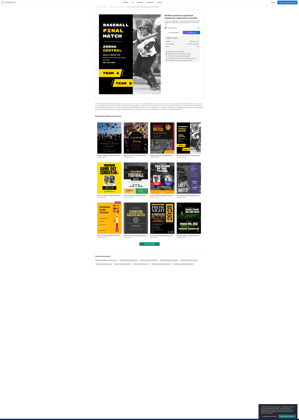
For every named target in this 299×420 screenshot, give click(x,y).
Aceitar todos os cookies (287, 416)
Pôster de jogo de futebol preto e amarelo (162, 195)
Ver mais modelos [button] (149, 244)
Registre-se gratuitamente (287, 2)
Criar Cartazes (103, 6)
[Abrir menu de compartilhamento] (198, 28)
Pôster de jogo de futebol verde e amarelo (136, 195)
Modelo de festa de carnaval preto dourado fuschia (136, 155)
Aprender (150, 2)
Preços (159, 2)
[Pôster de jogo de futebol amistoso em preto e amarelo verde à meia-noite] (189, 218)
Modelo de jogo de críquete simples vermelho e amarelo (162, 155)
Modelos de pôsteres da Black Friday (183, 264)
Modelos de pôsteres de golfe (104, 264)
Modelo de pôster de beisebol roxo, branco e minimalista (189, 195)
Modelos (140, 2)
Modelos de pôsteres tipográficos (128, 260)
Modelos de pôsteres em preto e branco (106, 260)
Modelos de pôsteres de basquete (169, 260)
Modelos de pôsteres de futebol (148, 260)
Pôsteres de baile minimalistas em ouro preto (162, 235)
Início (96, 6)
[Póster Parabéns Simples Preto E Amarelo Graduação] (109, 138)
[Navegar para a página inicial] (9, 2)
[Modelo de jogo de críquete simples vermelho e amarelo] (162, 138)
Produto (125, 2)
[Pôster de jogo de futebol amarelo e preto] (109, 178)
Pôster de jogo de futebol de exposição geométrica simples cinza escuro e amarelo (136, 235)
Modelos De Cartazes (113, 6)
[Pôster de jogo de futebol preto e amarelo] (162, 178)
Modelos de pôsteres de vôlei (122, 264)
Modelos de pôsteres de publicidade (161, 264)
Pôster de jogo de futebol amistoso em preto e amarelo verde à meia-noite (189, 235)
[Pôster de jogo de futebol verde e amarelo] (136, 178)
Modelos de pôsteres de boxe (141, 264)
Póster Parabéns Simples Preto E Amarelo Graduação (109, 155)
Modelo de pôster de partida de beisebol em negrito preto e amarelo (189, 155)
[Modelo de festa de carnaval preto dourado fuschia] (136, 138)
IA (133, 2)
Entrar (273, 2)
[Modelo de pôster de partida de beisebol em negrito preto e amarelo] (189, 138)
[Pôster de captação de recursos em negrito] (109, 218)
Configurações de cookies (269, 416)
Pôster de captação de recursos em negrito (109, 235)
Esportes (123, 6)
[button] (173, 32)
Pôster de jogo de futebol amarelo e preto (109, 195)
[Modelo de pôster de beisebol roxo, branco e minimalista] (189, 178)
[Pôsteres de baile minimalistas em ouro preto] (162, 218)
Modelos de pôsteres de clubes (189, 260)
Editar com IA (193, 32)
